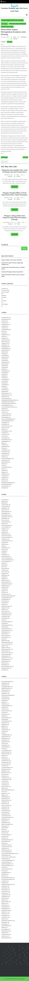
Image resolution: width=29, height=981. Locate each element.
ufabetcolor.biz (4, 365)
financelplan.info (5, 697)
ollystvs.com (4, 791)
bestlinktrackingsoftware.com (7, 884)
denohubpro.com (5, 801)
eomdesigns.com (5, 826)
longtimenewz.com (5, 912)
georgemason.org (5, 683)
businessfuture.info (5, 698)
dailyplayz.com (4, 900)
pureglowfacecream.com (6, 583)
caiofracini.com (4, 781)
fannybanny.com (5, 905)
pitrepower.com (4, 645)
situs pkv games (18, 948)
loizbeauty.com (4, 570)
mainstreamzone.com (6, 762)
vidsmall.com (4, 843)
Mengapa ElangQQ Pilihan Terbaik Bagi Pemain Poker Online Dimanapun (14, 194)
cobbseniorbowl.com (6, 415)
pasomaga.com (4, 481)
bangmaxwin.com (5, 607)
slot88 (26, 962)
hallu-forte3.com (5, 633)
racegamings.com (5, 924)
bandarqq (10, 962)
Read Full (15, 187)
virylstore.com (4, 530)
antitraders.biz (4, 408)
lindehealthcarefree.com (6, 688)
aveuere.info (4, 748)
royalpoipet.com (5, 881)
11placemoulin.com (5, 729)
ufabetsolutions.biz (5, 370)
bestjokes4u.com (5, 722)
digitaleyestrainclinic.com (7, 649)
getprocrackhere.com (6, 901)
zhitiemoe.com (4, 470)
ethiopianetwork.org (5, 769)
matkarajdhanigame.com (6, 705)
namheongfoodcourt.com (7, 630)
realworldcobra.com (5, 810)
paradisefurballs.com (6, 746)
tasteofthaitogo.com (5, 599)
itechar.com (4, 331)
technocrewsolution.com (6, 537)
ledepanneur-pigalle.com (6, 621)
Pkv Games (4, 23)
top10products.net (5, 691)
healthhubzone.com (5, 334)
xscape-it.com (4, 412)
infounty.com (4, 429)
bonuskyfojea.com (5, 889)
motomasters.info (5, 831)
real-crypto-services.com (6, 425)
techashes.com (4, 321)
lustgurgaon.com (5, 724)
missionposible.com (5, 650)
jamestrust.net (4, 564)
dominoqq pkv (16, 946)
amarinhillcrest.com (5, 547)
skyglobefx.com (5, 820)
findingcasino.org (5, 808)
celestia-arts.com (5, 509)
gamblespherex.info (5, 822)
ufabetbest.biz (4, 376)
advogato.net (4, 551)
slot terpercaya (4, 288)
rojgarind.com (4, 755)
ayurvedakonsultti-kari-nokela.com (9, 407)
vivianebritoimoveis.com (6, 540)
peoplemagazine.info (6, 319)
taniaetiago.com (4, 477)
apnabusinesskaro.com (6, 668)
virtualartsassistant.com (6, 862)
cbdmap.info (4, 702)
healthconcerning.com (6, 753)
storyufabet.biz (4, 381)
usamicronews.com (5, 917)
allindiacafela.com (5, 640)
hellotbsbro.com (5, 776)
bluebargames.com (5, 513)
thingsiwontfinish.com (6, 937)
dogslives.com (4, 795)
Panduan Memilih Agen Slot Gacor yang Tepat (12, 20)
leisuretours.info (5, 774)
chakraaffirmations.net (6, 721)
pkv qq (10, 946)
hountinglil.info (4, 719)
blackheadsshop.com (6, 855)
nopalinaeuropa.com (5, 486)
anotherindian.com (5, 474)
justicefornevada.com (6, 772)
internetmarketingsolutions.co (7, 789)
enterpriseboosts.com (6, 556)
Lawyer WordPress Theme (10, 978)
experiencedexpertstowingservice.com (9, 853)
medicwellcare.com (5, 841)
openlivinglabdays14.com (7, 405)
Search (4, 245)
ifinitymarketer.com (5, 906)
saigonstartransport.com (6, 606)
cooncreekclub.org (5, 506)
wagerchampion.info (6, 815)
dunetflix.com (4, 456)
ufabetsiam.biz (4, 358)
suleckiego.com (4, 669)
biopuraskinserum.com (6, 613)
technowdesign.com (5, 417)
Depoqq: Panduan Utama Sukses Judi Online (11, 259)
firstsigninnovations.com (6, 516)
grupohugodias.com (5, 441)
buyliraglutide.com (5, 346)
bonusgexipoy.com (5, 893)
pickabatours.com (5, 693)
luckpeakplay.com (5, 915)
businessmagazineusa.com (7, 839)
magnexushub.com (5, 341)
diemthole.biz (4, 577)
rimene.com (4, 620)
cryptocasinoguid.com (6, 398)
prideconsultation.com (6, 717)
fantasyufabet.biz (5, 357)
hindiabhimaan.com (5, 661)
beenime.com (4, 867)
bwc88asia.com (4, 432)
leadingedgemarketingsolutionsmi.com (10, 400)
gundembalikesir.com (6, 329)
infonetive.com (4, 609)
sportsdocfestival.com (6, 934)
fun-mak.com (4, 870)
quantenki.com (4, 838)
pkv (2, 293)
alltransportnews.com (6, 393)
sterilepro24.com (5, 848)
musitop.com (4, 463)
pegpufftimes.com (5, 508)
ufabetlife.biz (4, 369)
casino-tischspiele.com (6, 561)
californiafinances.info (6, 614)
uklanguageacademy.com (7, 686)
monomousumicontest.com (7, 817)
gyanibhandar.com (5, 350)
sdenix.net (3, 546)
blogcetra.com (4, 788)
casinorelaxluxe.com (6, 894)
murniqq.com (23, 958)
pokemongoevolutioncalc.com (8, 920)
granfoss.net (4, 638)
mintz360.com (4, 731)
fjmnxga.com (4, 604)
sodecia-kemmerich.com (6, 869)
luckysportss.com (5, 913)
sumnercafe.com (5, 455)
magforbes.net (4, 542)
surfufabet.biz (4, 374)
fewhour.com (4, 757)
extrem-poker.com (5, 434)
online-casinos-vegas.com (7, 652)
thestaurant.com (4, 882)
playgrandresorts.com (6, 930)
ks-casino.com (4, 436)
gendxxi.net (4, 829)
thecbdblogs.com (5, 664)
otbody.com (4, 563)
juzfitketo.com (4, 479)
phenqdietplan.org (5, 453)
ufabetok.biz (4, 386)
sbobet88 (9, 958)
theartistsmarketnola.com (6, 625)
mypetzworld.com (5, 427)
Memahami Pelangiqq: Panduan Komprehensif (12, 271)
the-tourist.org (4, 549)
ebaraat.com (4, 336)
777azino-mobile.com (6, 413)
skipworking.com (5, 568)
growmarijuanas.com (6, 764)
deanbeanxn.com (5, 703)
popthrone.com (4, 707)
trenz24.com (4, 566)
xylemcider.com (5, 475)
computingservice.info (6, 779)
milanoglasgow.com (5, 632)
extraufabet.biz (4, 367)
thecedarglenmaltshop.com (7, 681)
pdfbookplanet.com (5, 796)
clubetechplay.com (5, 896)
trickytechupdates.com (6, 659)
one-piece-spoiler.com (6, 805)
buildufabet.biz (4, 391)
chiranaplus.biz (4, 626)
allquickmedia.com (5, 580)
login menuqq (13, 960)
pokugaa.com (4, 927)
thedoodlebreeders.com (6, 439)
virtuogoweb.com (5, 343)
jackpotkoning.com (5, 908)
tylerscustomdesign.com (6, 525)
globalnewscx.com (5, 793)
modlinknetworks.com (6, 910)
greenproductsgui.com (6, 752)
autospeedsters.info (5, 814)
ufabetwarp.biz (4, 352)
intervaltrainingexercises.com (7, 877)
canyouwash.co (4, 322)
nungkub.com (4, 472)
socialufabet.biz (4, 372)
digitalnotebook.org (5, 738)
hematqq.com (6, 960)
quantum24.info (5, 836)
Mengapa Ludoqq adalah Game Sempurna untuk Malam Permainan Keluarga (14, 217)
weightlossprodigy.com (6, 734)
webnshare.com (4, 765)
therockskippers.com (6, 637)
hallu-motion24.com (5, 635)
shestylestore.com (5, 936)
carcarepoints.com (5, 438)
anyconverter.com (5, 571)
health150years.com (5, 534)
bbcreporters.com (5, 396)
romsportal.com (4, 932)
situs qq (3, 948)
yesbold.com (4, 333)
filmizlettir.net (4, 503)
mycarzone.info (4, 832)
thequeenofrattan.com (6, 800)
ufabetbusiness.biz (5, 362)
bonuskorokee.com (5, 891)
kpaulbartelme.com (5, 858)
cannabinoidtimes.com (6, 750)
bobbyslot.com (4, 728)
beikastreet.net (4, 501)
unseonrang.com (5, 784)
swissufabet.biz (4, 360)
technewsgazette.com (6, 582)
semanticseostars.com (6, 760)
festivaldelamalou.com (6, 515)
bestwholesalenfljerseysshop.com (8, 403)
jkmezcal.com (4, 875)
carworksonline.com (5, 527)
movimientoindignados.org (7, 458)
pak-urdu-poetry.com (6, 786)
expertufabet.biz (5, 355)
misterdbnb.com (5, 874)
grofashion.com (4, 918)
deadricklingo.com (5, 819)
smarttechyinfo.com (5, 736)
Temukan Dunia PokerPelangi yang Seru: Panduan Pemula (13, 268)
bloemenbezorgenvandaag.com (8, 595)
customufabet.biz (5, 379)
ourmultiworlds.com (5, 504)
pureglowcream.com (6, 594)
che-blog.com (4, 712)
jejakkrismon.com (5, 575)
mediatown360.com (5, 647)
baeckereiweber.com (6, 317)
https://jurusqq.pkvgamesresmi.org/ (14, 966)
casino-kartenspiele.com (6, 558)
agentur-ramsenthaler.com (7, 824)
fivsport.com (4, 448)
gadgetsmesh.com (5, 771)
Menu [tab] (4, 1)
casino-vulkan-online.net (6, 644)
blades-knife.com (5, 803)
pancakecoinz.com (5, 714)
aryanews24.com (5, 410)
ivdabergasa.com (5, 422)
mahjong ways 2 (19, 952)
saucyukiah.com (5, 499)
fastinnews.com (4, 903)
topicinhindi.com (5, 685)
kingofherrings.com (5, 585)
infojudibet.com (4, 700)
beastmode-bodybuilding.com (8, 695)
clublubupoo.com (5, 886)
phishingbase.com (5, 922)
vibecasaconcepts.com (6, 834)
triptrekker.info (4, 827)
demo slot (22, 950)
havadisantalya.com (5, 324)
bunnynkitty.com (5, 601)
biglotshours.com (5, 345)
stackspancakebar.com (6, 628)
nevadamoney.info (5, 618)
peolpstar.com (4, 523)
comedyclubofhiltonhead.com (8, 860)
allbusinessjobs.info (5, 690)
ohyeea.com (4, 468)
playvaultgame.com (5, 929)
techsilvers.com (4, 444)
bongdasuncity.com (5, 741)
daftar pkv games (5, 292)
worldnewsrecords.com (6, 846)
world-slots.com (5, 709)
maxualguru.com (5, 740)
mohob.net (3, 733)
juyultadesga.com (5, 424)
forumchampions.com (6, 511)
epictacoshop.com (5, 611)
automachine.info (5, 812)
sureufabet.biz (4, 377)
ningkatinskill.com (5, 446)
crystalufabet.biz (5, 384)
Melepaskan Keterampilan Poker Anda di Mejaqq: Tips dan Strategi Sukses (14, 171)
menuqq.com (5, 946)
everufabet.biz (4, 388)
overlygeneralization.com (7, 767)
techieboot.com (4, 327)
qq (2, 299)
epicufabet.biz (4, 382)
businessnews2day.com (6, 844)
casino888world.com (6, 872)
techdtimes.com (4, 326)
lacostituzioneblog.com (6, 467)
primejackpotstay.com (6, 925)
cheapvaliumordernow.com (7, 865)
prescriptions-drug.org (6, 535)
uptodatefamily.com (5, 462)
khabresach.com (5, 663)
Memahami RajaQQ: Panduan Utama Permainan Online (12, 275)
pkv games (5, 161)
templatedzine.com (5, 450)
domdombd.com (5, 898)
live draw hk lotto (5, 290)
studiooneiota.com (5, 807)
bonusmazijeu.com (5, 887)
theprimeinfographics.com (7, 863)
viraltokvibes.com (5, 539)
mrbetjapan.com (5, 587)
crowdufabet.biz (5, 389)
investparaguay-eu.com (6, 431)
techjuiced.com (4, 338)
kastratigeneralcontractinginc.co (8, 401)
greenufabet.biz (4, 364)
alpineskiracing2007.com (7, 642)
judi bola (9, 950)
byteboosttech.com (5, 339)
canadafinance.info (5, 616)
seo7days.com (4, 592)
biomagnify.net (4, 487)
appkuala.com (4, 590)
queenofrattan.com (5, 798)
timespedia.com (4, 573)
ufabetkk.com (4, 578)
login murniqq (20, 960)
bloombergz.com (5, 554)
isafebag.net (4, 552)
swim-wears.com (5, 520)
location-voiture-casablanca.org (8, 857)
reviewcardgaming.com (6, 851)
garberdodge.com (5, 518)
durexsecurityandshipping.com (8, 419)
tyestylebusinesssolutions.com (8, 879)
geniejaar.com (4, 726)
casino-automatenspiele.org (7, 559)
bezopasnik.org (4, 602)
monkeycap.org (4, 544)
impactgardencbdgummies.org (8, 482)
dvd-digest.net (4, 623)
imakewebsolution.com (6, 710)
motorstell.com (4, 532)
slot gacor (3, 950)
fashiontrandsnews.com (6, 395)
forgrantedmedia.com (6, 521)
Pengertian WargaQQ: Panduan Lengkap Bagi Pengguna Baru (12, 263)
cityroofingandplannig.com (7, 420)
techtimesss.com (5, 528)
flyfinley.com (4, 715)
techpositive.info (5, 783)
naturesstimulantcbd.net (6, 484)
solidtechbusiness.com (6, 850)
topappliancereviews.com (7, 657)
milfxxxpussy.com (5, 460)
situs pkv (25, 948)
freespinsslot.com (5, 745)
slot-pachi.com (4, 743)
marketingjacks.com (5, 656)
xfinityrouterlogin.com (6, 654)
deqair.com (3, 443)
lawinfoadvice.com (5, 451)
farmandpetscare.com (6, 777)
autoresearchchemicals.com (7, 666)
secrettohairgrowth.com (6, 597)
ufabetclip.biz (4, 353)
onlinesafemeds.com (5, 348)
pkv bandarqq (4, 304)
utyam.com (3, 465)
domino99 (3, 295)
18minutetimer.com (5, 758)
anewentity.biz (4, 589)
